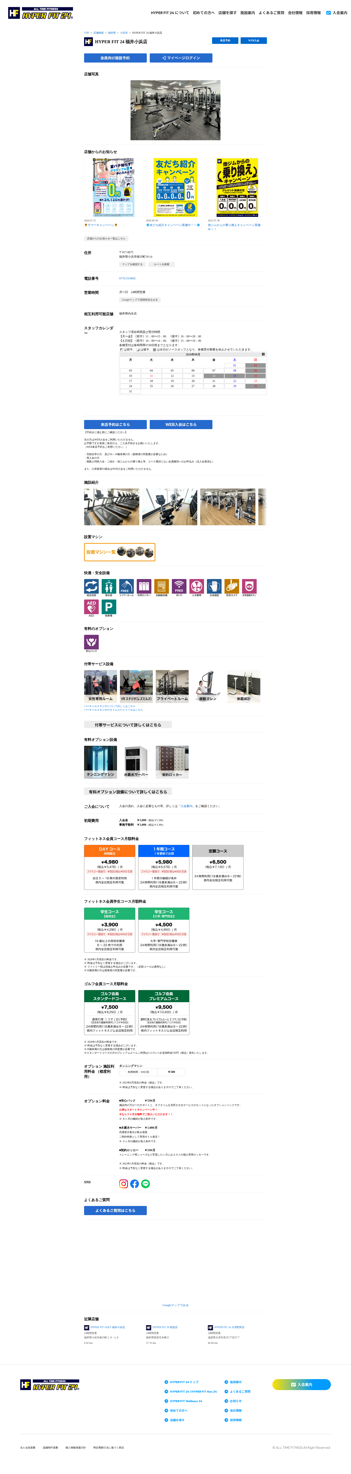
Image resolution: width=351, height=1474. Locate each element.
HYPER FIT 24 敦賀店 (165, 1327)
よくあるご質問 (271, 12)
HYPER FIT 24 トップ (184, 1382)
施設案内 (247, 12)
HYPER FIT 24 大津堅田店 (229, 1327)
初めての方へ (204, 12)
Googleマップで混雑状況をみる (140, 299)
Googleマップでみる (176, 1305)
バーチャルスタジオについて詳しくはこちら (109, 706)
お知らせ (236, 1401)
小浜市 (124, 32)
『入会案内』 (186, 806)
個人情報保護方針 (75, 1447)
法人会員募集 (27, 1447)
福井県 (112, 32)
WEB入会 (253, 40)
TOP (86, 32)
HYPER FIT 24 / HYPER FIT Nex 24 (193, 1391)
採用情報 (313, 12)
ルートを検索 (161, 264)
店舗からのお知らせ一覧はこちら (106, 238)
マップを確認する (132, 264)
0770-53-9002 (127, 278)
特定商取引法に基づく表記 (108, 1447)
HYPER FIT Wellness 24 (186, 1401)
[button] (175, 110)
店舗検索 (98, 32)
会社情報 (295, 12)
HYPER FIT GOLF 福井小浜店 (108, 1327)
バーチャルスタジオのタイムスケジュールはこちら (113, 709)
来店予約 (225, 40)
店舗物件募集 (50, 1447)
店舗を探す (227, 12)
